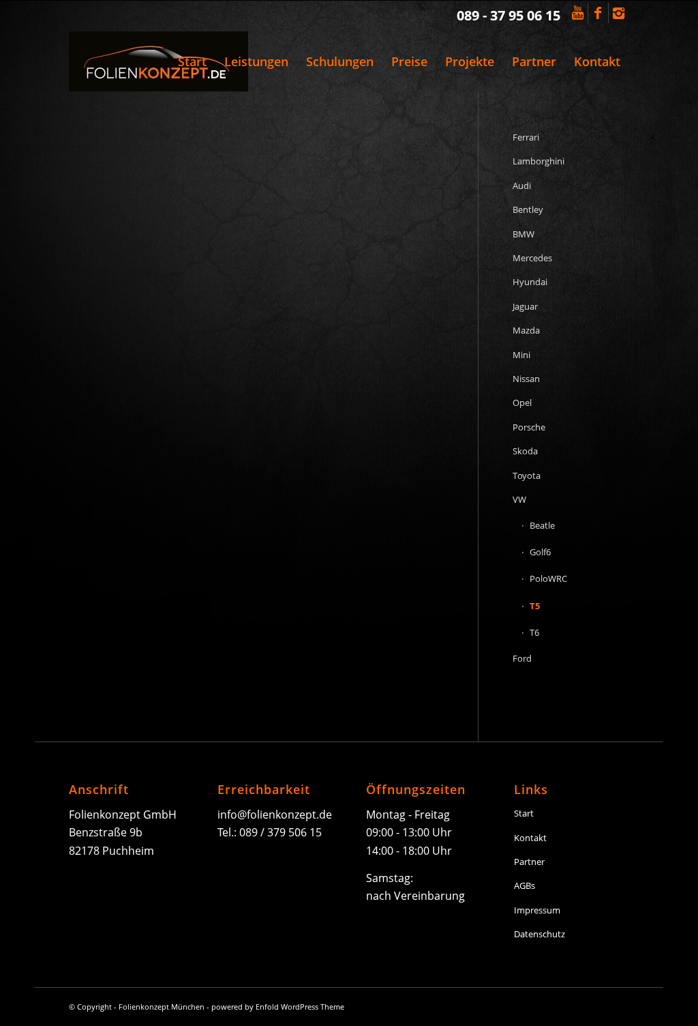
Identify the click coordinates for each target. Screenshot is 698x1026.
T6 (534, 632)
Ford (522, 658)
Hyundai (530, 282)
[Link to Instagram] (619, 13)
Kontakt (530, 838)
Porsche (529, 427)
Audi (522, 185)
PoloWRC (548, 578)
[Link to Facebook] (598, 13)
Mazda (526, 330)
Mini (521, 355)
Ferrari (526, 137)
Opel (522, 402)
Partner (529, 861)
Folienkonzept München (161, 1006)
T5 (535, 606)
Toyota (527, 475)
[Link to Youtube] (578, 13)
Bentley (528, 209)
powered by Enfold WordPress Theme (277, 1006)
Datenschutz (539, 934)
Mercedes (532, 258)
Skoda (525, 451)
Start (524, 813)
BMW (523, 234)
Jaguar (525, 306)
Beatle (542, 525)
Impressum (537, 910)
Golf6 (540, 552)
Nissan (526, 378)
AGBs (524, 885)
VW (519, 499)
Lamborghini (538, 161)
